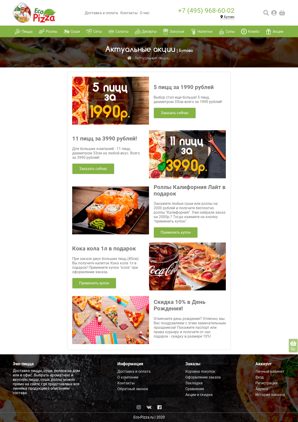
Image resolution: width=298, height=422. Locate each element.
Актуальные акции (152, 58)
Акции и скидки (199, 394)
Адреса (261, 389)
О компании (127, 377)
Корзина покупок (200, 371)
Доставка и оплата (101, 13)
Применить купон (176, 232)
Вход (259, 377)
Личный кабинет (269, 371)
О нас (144, 13)
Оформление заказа (203, 377)
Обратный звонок (132, 389)
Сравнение (194, 389)
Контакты (129, 13)
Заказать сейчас (175, 113)
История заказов (270, 394)
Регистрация (266, 383)
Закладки (194, 383)
